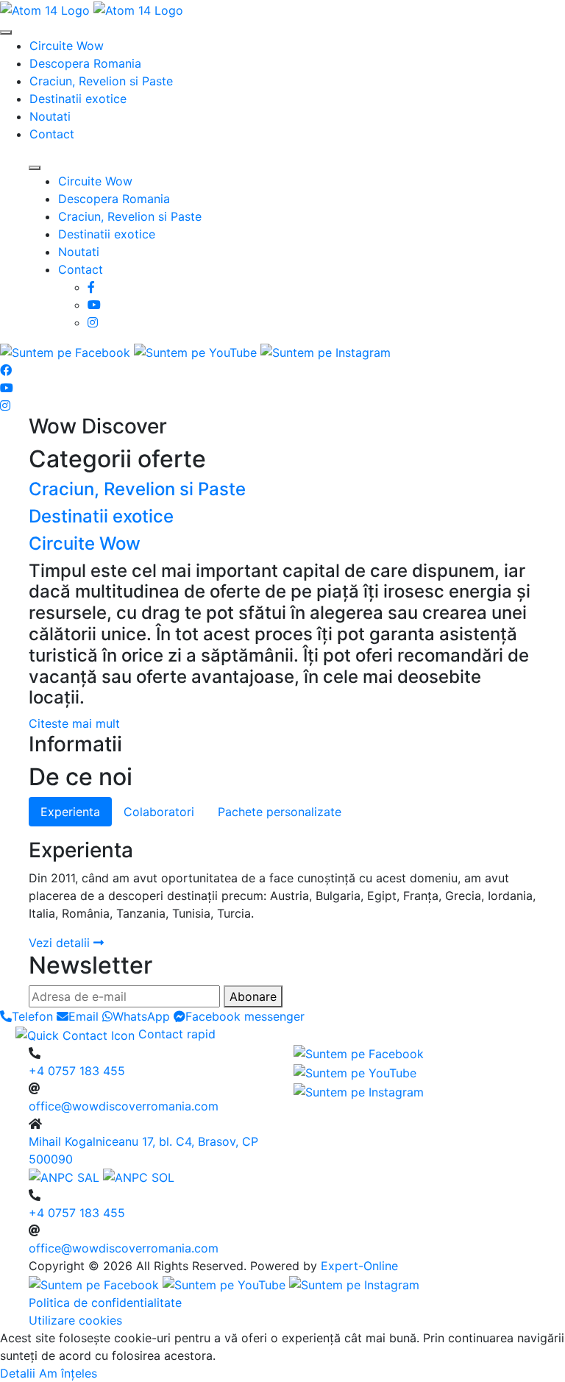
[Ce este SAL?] (66, 1176)
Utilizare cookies (75, 1320)
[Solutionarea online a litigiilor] (138, 1176)
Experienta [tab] (70, 811)
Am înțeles (68, 1373)
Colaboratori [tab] (159, 811)
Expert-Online (359, 1265)
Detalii (17, 1373)
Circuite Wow (66, 45)
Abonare (253, 996)
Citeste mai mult (74, 723)
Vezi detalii (61, 942)
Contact (51, 134)
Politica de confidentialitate (105, 1302)
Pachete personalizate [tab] (279, 811)
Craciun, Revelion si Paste (101, 81)
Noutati (50, 116)
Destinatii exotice (78, 98)
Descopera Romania (85, 63)
